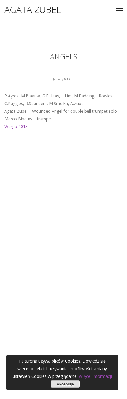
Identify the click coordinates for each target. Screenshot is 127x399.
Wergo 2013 (16, 126)
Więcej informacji (95, 376)
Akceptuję (65, 384)
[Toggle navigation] (119, 10)
